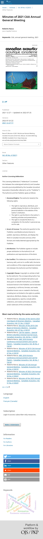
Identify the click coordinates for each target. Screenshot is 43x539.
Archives (12, 8)
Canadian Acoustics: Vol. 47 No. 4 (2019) (21, 329)
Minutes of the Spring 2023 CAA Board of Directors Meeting (23, 320)
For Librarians (8, 445)
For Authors (7, 442)
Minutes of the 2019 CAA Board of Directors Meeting (22, 326)
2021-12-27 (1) (7, 123)
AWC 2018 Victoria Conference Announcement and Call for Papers (22, 341)
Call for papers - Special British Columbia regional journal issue (22, 333)
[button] (21, 457)
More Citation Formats (11, 144)
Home (4, 8)
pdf (6, 102)
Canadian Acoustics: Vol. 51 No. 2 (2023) (23, 322)
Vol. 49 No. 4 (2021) (24, 8)
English (6, 398)
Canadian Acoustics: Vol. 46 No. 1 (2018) (22, 337)
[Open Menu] (2, 2)
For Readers (7, 438)
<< (3, 387)
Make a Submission (12, 425)
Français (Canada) (10, 401)
